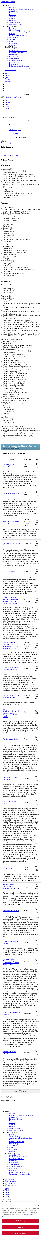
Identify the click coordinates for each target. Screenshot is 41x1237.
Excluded (7, 300)
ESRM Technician (9, 868)
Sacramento (8, 234)
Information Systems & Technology (16, 398)
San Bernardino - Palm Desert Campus (16, 267)
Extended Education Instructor (14, 171)
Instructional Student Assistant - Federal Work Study (21, 180)
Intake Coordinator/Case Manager (11, 942)
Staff (6, 190)
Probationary (8, 289)
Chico (6, 226)
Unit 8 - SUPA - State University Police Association (21, 334)
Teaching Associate (10, 195)
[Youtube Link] (10, 1183)
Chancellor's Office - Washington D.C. (16, 252)
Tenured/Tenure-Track (12, 292)
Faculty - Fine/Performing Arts (14, 375)
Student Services (10, 409)
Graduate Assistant (10, 173)
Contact (7, 81)
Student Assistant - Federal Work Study (17, 193)
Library (6, 402)
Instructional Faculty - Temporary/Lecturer (19, 175)
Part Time (8, 421)
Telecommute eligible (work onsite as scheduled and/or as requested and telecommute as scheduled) (22, 435)
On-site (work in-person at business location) (19, 428)
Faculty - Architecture (11, 360)
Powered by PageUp (7, 1097)
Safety (6, 408)
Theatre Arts (8, 411)
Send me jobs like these (11, 155)
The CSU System (15, 130)
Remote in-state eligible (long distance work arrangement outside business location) (21, 431)
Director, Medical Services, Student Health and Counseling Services (11, 886)
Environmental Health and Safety (14, 356)
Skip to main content (8, 2)
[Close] (38, 1205)
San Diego (8, 271)
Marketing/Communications (13, 404)
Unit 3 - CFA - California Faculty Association (20, 322)
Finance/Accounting (11, 391)
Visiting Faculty (9, 197)
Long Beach (8, 260)
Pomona (7, 266)
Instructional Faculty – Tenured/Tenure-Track (19, 176)
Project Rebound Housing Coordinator (11, 1013)
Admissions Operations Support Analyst (10, 778)
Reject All (20, 1227)
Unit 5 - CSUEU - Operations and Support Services (21, 326)
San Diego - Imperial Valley (13, 273)
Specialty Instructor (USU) (11, 544)
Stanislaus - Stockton (10, 219)
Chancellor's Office (10, 248)
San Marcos (8, 275)
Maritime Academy (10, 232)
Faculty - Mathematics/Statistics (14, 383)
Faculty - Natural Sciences (13, 385)
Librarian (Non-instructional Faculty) (16, 400)
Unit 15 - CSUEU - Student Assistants (16, 319)
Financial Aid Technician (11, 493)
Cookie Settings (20, 1221)
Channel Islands (9, 254)
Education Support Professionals (15, 355)
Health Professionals (11, 394)
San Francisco (8, 235)
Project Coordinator (9, 571)
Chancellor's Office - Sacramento (14, 250)
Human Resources (10, 396)
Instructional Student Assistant (14, 178)
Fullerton (7, 258)
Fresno (6, 215)
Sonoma (7, 241)
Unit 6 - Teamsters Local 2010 (14, 328)
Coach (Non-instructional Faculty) (15, 347)
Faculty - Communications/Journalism (16, 366)
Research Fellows (9, 188)
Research (6, 406)
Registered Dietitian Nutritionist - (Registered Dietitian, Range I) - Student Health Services (11, 600)
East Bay (7, 228)
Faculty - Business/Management (15, 364)
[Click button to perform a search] (29, 120)
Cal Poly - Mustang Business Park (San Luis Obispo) (21, 209)
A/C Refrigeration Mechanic (9, 465)
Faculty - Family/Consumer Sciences (16, 373)
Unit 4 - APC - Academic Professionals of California (21, 324)
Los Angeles (8, 262)
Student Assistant (9, 192)
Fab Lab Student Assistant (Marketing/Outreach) (11, 696)
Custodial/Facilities (10, 353)
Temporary (8, 290)
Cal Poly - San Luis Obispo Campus (16, 211)
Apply (7, 73)
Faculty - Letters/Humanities (14, 381)
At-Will (7, 287)
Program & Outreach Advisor (9, 1053)
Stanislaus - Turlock (11, 220)
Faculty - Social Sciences (12, 389)
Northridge (8, 264)
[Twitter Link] (9, 1179)
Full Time (7, 419)
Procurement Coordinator (11, 911)
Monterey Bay (9, 217)
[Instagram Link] (10, 1185)
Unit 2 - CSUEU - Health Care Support (17, 321)
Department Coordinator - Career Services (11, 522)
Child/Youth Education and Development (17, 345)
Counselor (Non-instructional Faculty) (16, 351)
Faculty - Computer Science (13, 368)
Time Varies (8, 423)
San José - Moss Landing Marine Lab (16, 239)
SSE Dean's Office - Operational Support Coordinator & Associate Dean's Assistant (11, 962)
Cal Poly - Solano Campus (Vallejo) (16, 213)
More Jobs (20, 1091)
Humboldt (7, 230)
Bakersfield (8, 247)
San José (7, 237)
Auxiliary (7, 169)
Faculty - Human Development (14, 379)
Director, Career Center (10, 739)
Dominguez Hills (9, 256)
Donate (7, 75)
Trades (6, 413)
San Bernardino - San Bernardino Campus (18, 269)
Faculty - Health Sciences (13, 377)
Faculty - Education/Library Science (16, 370)
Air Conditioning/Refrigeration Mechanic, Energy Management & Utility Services (11, 713)
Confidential (8, 298)
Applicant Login (6, 143)
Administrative (9, 341)
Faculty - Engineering (11, 372)
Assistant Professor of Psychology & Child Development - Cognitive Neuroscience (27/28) (11, 645)
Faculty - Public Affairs (11, 387)
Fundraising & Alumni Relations (15, 392)
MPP (6, 302)
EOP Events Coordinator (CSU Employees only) (11, 668)
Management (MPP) (11, 182)
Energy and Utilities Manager (9, 802)
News (7, 77)
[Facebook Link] (10, 1181)
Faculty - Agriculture (11, 358)
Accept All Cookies (20, 1233)
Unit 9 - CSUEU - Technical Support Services (19, 336)
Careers (7, 79)
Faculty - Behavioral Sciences (14, 362)
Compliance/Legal (10, 349)
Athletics (7, 343)
